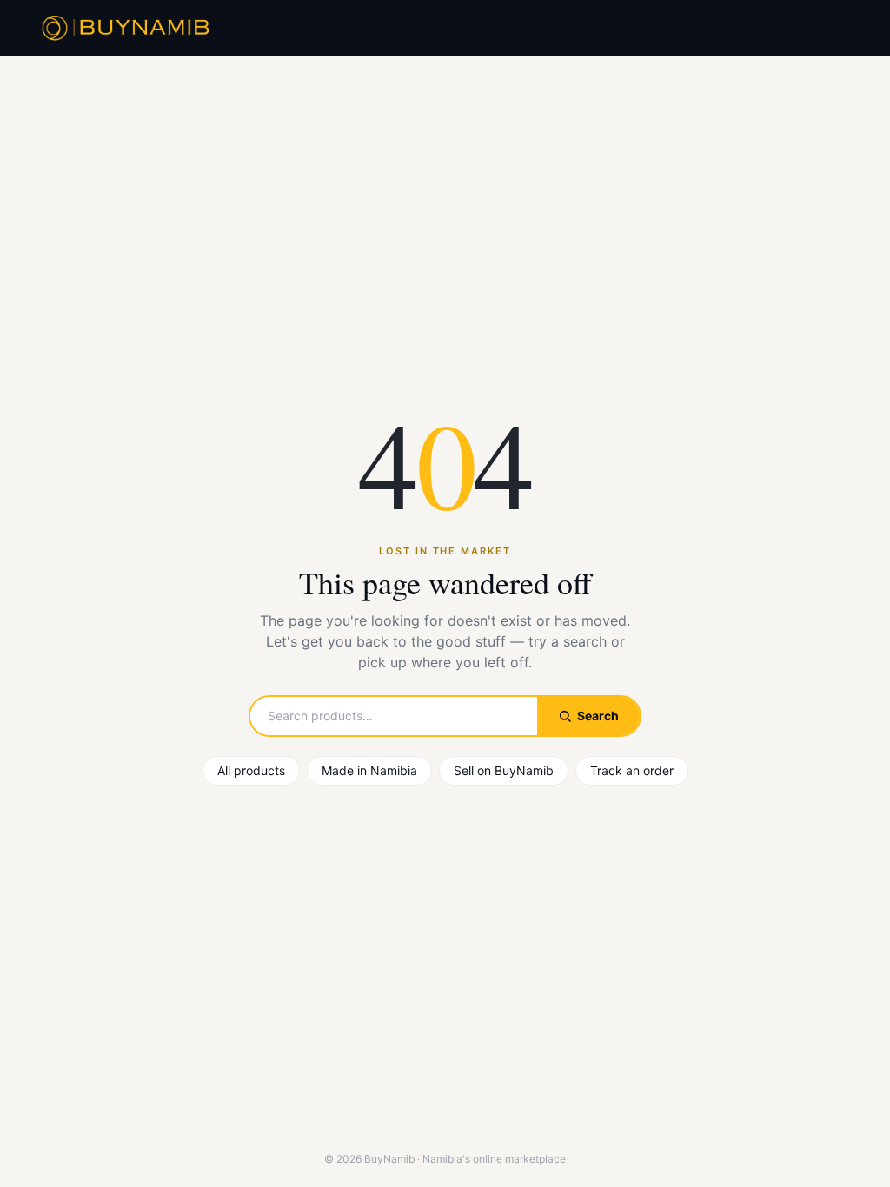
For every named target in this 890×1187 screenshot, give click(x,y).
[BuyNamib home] (123, 27)
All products (251, 770)
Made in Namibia (369, 770)
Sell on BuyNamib (504, 770)
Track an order (632, 770)
